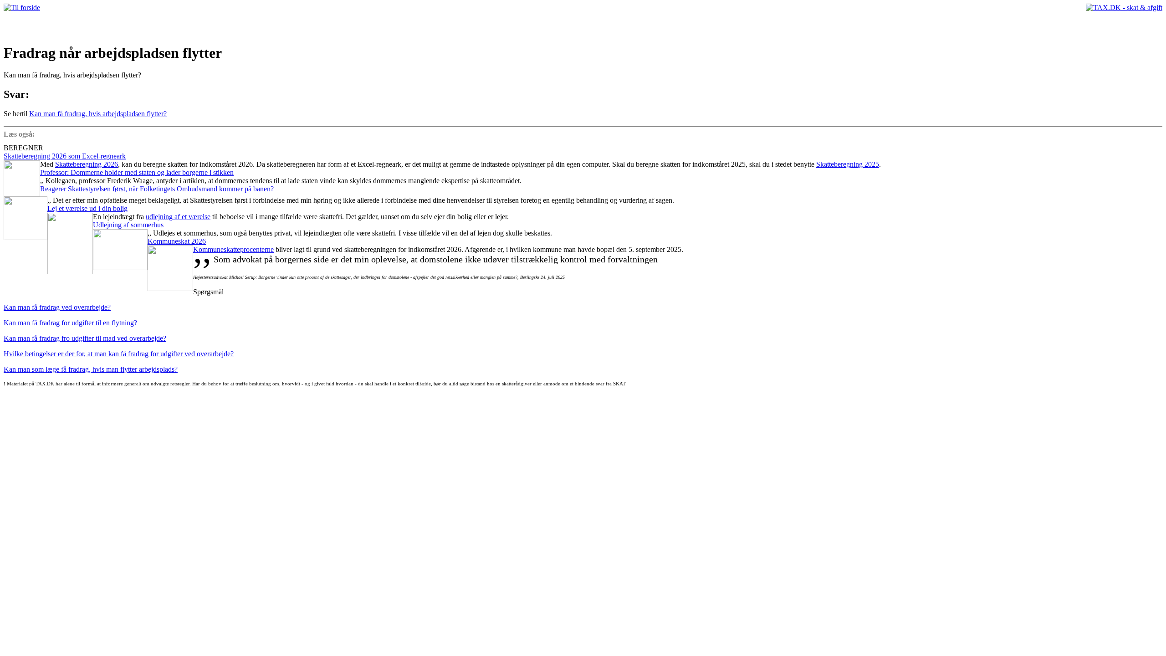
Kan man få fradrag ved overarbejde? (57, 307)
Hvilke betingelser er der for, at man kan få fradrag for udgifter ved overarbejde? (119, 354)
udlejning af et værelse (178, 216)
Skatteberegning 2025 (847, 164)
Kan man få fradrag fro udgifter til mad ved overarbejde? (85, 338)
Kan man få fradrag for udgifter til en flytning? (70, 323)
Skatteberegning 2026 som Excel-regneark (65, 156)
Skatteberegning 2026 (86, 164)
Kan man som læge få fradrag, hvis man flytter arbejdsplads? (91, 369)
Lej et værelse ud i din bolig (87, 208)
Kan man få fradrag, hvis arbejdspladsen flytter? (98, 114)
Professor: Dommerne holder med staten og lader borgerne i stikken (137, 172)
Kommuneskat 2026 (177, 241)
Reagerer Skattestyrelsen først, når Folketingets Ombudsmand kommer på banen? (157, 189)
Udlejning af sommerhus (128, 225)
